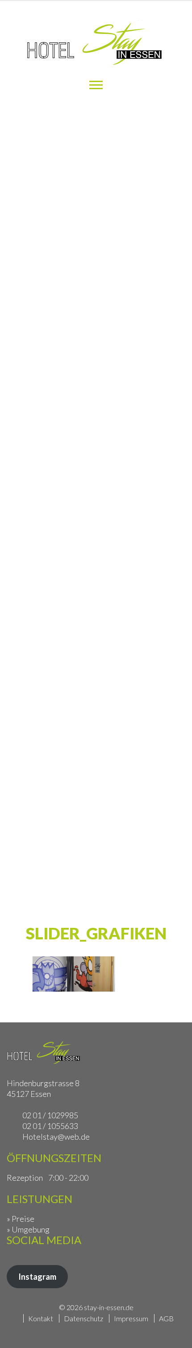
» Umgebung (28, 1229)
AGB (166, 1318)
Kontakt (40, 1318)
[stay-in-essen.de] (96, 45)
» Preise (20, 1219)
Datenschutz (83, 1318)
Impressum (131, 1318)
